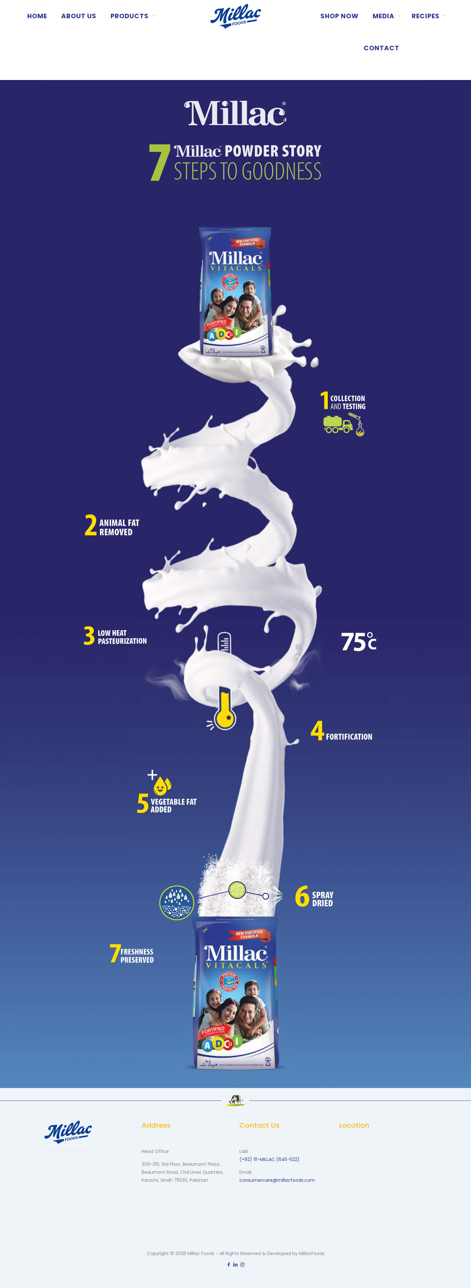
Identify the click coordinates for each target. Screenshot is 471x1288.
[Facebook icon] (229, 1264)
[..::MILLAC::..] (235, 16)
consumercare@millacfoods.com (277, 1180)
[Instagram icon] (242, 1264)
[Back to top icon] (440, 1275)
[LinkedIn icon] (235, 1264)
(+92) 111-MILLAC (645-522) (269, 1159)
